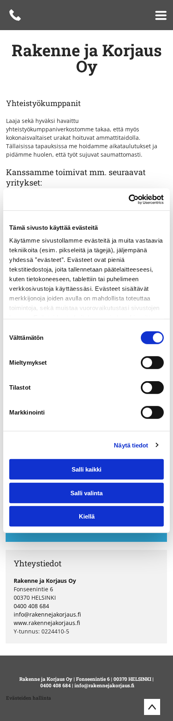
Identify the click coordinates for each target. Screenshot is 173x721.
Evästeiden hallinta (28, 697)
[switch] (152, 362)
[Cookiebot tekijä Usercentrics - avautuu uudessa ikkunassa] (128, 199)
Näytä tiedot (131, 444)
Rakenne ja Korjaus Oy (45, 679)
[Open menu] (161, 15)
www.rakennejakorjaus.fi (47, 623)
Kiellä (87, 516)
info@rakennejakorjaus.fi (47, 614)
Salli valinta (86, 492)
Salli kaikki (86, 469)
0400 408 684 (31, 606)
